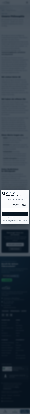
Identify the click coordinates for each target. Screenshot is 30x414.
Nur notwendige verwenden (15, 209)
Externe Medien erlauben (15, 213)
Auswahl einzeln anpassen (15, 217)
